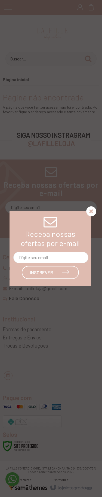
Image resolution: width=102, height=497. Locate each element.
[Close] (91, 211)
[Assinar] (50, 272)
